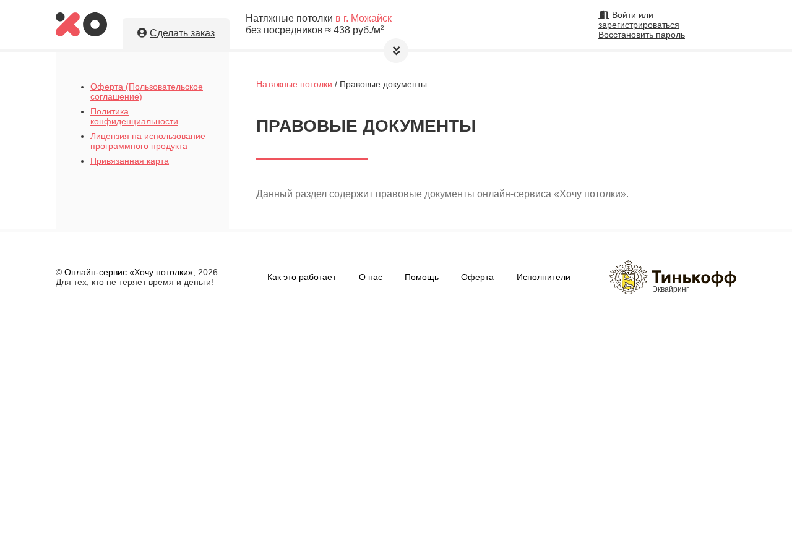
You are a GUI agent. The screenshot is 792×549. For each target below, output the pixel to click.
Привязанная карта (129, 161)
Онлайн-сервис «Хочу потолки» (128, 272)
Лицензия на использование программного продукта (147, 141)
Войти (624, 15)
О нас (370, 277)
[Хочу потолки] (81, 33)
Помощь (422, 277)
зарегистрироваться (638, 25)
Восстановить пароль (641, 35)
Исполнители (543, 277)
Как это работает (301, 277)
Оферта (477, 277)
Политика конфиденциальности (134, 116)
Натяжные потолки (294, 84)
